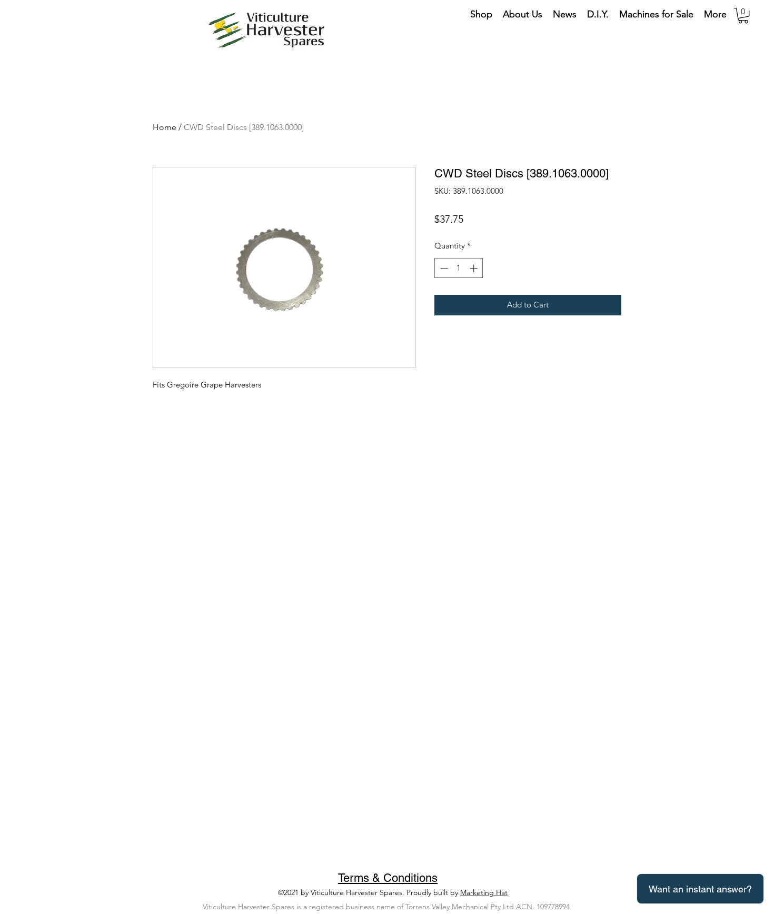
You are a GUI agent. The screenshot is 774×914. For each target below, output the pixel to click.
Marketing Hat (484, 892)
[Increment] (475, 268)
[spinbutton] (459, 268)
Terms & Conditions (388, 878)
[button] (743, 15)
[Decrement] (443, 268)
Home (164, 127)
